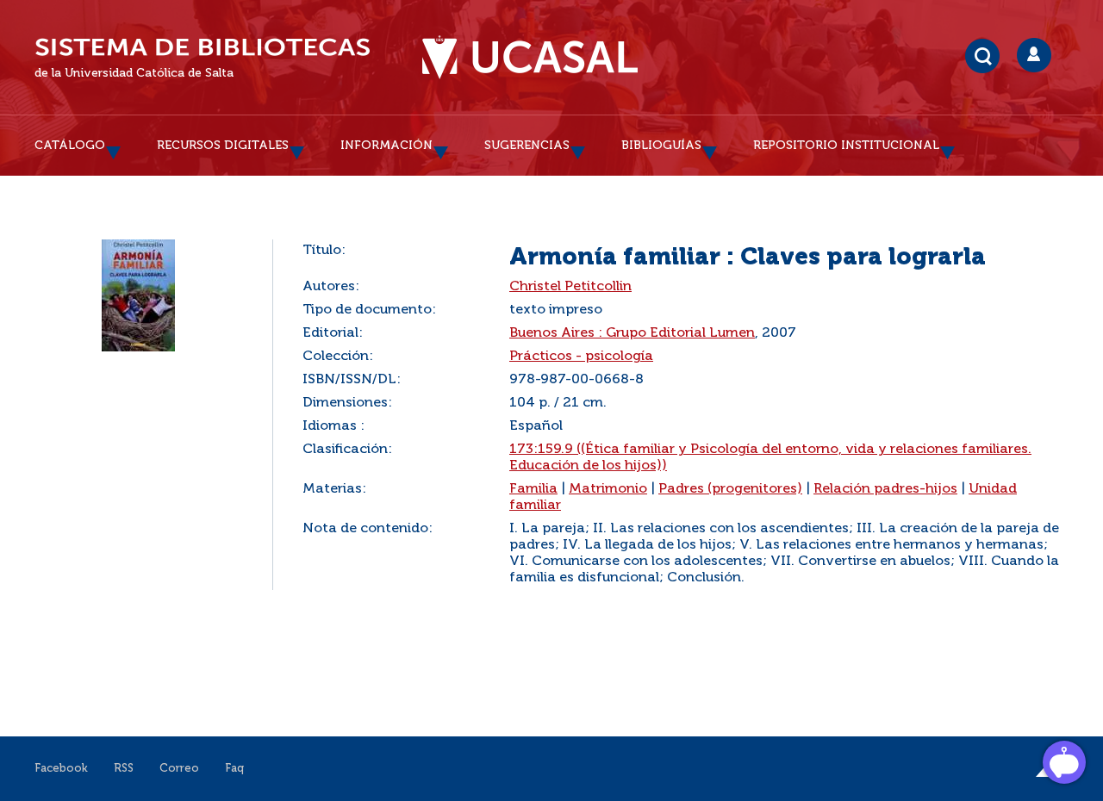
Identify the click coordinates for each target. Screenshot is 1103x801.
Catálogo (69, 146)
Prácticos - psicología (581, 356)
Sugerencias (527, 146)
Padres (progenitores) (730, 489)
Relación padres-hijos (885, 489)
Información (386, 146)
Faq (234, 768)
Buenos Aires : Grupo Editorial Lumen (632, 333)
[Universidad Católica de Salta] (530, 58)
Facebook (61, 768)
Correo (179, 768)
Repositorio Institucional (846, 146)
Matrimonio (608, 489)
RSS (124, 768)
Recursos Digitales (223, 146)
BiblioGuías (661, 146)
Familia (533, 489)
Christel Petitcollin (570, 287)
